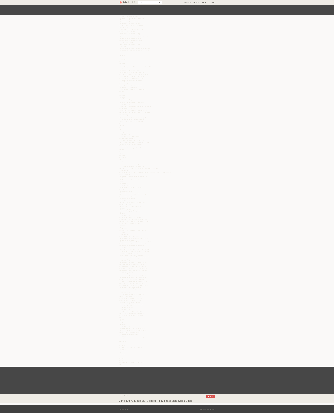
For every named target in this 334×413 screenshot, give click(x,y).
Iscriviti (204, 2)
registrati (196, 2)
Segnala (212, 409)
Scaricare (211, 396)
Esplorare (187, 2)
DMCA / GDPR (204, 409)
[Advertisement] (167, 10)
